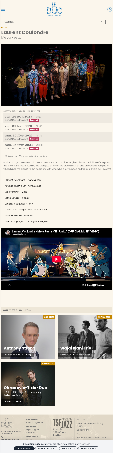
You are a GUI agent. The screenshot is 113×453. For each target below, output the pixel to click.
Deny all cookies (47, 448)
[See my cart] (109, 9)
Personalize (68, 448)
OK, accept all (24, 448)
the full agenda (34, 421)
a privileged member (32, 429)
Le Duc (32, 438)
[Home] (54, 9)
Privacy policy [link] (88, 448)
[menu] (3, 9)
